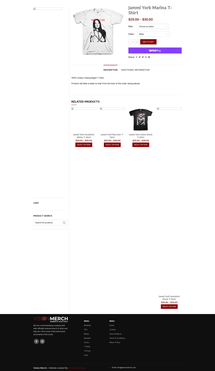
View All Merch (115, 334)
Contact (112, 329)
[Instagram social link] (42, 341)
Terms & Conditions (117, 338)
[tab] (110, 69)
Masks (86, 334)
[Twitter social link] (139, 57)
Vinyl (86, 355)
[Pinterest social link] (142, 57)
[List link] (126, 367)
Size (130, 26)
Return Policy (114, 342)
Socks (86, 342)
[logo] (50, 319)
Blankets (87, 325)
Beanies (87, 338)
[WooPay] (155, 50)
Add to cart (148, 42)
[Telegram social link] (149, 57)
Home (111, 325)
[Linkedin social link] (145, 57)
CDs (85, 329)
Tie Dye (87, 351)
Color (131, 34)
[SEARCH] (64, 222)
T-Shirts (87, 347)
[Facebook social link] (136, 57)
